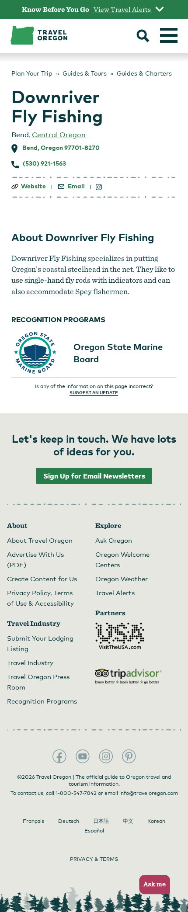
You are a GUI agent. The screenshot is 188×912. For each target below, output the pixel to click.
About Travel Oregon (40, 540)
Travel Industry (30, 662)
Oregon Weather (121, 579)
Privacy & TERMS (94, 859)
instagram (99, 186)
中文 (128, 821)
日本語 (101, 821)
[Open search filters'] (143, 36)
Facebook (59, 756)
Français (33, 821)
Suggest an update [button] (94, 392)
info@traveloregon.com (148, 793)
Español (94, 831)
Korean (156, 821)
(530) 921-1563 (44, 163)
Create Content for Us (42, 579)
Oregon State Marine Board (118, 352)
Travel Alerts (115, 592)
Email (76, 186)
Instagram (106, 756)
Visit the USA (119, 636)
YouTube (83, 756)
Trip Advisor (128, 676)
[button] (152, 885)
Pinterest (129, 756)
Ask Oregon (113, 540)
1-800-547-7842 (76, 793)
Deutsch (68, 821)
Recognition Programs (42, 701)
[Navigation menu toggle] (169, 35)
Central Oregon (59, 135)
